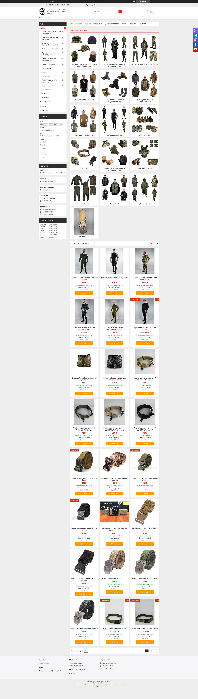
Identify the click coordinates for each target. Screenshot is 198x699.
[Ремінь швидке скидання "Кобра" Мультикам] (114, 462)
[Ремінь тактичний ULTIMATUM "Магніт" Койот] (114, 512)
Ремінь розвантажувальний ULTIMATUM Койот (145, 379)
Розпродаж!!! (44, 110)
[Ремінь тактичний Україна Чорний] (84, 612)
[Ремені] (84, 152)
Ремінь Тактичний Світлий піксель (145, 629)
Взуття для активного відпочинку (49, 53)
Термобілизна (113, 135)
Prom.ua (109, 681)
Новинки (43, 106)
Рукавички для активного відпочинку (50, 81)
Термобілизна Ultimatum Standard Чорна (114, 279)
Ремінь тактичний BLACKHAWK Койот (145, 529)
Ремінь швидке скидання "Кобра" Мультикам (114, 479)
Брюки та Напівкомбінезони (143, 64)
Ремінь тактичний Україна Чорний (84, 629)
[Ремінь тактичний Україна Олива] (144, 562)
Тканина (82, 237)
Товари (42, 28)
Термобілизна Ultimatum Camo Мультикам (145, 279)
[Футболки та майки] (84, 84)
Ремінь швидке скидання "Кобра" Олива (145, 479)
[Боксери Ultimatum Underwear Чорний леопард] (114, 361)
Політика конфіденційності (117, 685)
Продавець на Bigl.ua (99, 683)
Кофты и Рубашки (82, 135)
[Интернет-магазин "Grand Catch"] (42, 11)
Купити (85, 293)
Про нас (133, 24)
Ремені (82, 168)
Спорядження (143, 168)
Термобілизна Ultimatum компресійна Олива (114, 329)
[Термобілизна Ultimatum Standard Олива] (84, 261)
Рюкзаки (143, 135)
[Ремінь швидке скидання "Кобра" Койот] (84, 462)
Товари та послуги (75, 24)
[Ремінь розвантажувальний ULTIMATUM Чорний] (144, 412)
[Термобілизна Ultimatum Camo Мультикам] (144, 261)
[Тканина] (84, 221)
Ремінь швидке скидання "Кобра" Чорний (84, 529)
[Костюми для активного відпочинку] (114, 48)
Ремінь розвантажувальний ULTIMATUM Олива (84, 429)
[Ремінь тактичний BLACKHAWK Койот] (144, 512)
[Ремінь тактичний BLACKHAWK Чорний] (84, 562)
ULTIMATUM (142, 24)
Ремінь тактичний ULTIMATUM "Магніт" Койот (114, 529)
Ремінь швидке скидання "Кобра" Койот (84, 479)
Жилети (113, 204)
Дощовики (143, 204)
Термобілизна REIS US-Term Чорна (144, 329)
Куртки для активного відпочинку (49, 59)
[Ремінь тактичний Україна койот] (114, 562)
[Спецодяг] (84, 188)
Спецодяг (83, 204)
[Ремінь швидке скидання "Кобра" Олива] (144, 462)
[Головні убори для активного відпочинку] (84, 48)
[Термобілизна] (114, 119)
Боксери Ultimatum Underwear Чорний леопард (114, 379)
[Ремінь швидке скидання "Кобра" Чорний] (84, 512)
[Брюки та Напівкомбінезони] (145, 48)
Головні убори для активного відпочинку (51, 32)
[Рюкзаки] (145, 119)
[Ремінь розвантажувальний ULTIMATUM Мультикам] (114, 412)
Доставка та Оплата (112, 24)
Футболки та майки (82, 100)
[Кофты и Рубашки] (84, 119)
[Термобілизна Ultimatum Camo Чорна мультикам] (84, 311)
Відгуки (124, 24)
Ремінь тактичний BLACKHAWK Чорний (84, 579)
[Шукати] (120, 11)
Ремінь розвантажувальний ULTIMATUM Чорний (145, 429)
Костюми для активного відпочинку (50, 38)
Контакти (87, 24)
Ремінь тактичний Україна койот (114, 579)
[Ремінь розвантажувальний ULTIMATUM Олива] (84, 412)
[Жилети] (114, 188)
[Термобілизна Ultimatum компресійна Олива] (114, 311)
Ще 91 (43, 158)
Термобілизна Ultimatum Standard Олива (84, 279)
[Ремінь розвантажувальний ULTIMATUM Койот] (144, 361)
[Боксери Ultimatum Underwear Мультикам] (84, 361)
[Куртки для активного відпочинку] (145, 84)
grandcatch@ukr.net (49, 209)
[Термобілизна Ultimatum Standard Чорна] (114, 261)
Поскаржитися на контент (100, 685)
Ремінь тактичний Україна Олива (145, 579)
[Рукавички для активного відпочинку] (114, 152)
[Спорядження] (145, 152)
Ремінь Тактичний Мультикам (114, 629)
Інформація (97, 24)
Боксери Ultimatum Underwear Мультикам (84, 379)
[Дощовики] (145, 188)
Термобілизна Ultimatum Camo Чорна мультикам (84, 329)
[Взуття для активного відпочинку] (114, 84)
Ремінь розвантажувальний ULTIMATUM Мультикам (114, 429)
